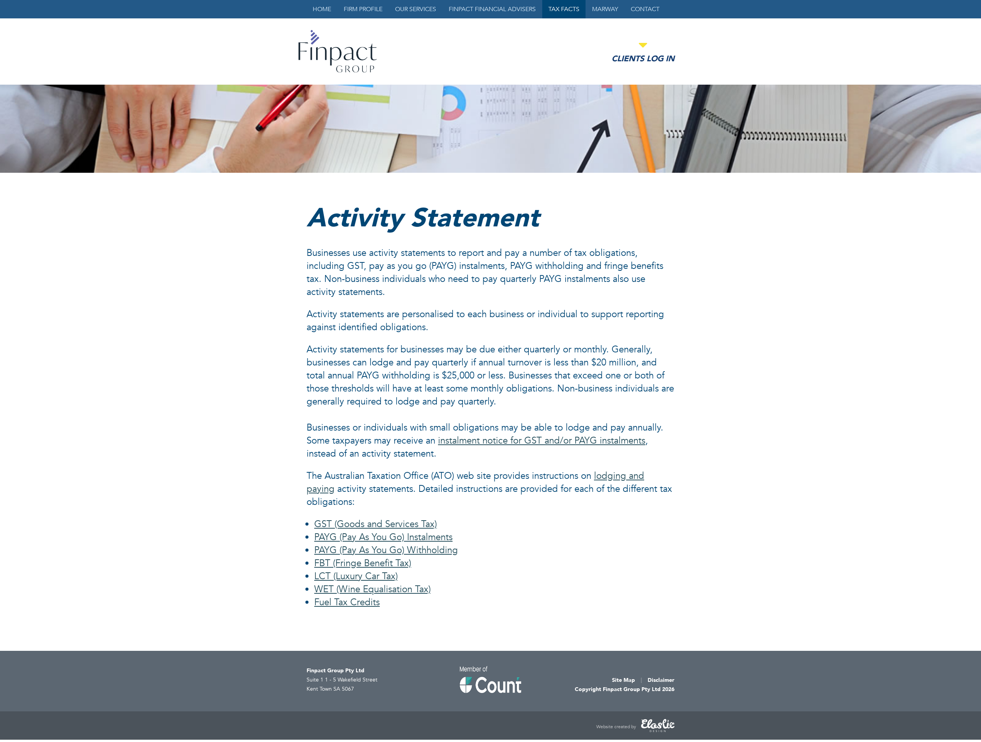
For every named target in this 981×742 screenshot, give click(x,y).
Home (322, 9)
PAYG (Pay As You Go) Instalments (383, 537)
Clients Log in (643, 58)
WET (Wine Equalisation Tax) (372, 589)
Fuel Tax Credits (347, 602)
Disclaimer (661, 680)
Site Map (623, 680)
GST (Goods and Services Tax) (375, 524)
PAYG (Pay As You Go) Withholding (386, 550)
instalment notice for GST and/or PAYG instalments (541, 440)
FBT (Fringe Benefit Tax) (362, 563)
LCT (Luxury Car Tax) (356, 576)
